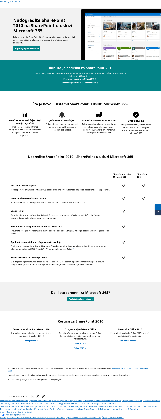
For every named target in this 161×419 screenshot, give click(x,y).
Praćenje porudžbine (93, 400)
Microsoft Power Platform (46, 409)
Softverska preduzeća (68, 409)
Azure (30, 406)
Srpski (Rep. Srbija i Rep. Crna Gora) (16, 412)
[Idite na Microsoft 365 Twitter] (38, 396)
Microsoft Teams (106, 406)
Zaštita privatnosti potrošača (13, 417)
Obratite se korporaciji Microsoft (41, 417)
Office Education (41, 403)
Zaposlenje (95, 409)
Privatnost (60, 417)
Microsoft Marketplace (23, 409)
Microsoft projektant (124, 406)
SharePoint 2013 (118, 368)
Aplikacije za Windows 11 (40, 400)
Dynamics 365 (40, 406)
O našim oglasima (115, 417)
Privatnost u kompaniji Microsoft (115, 409)
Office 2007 (79, 343)
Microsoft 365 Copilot (89, 406)
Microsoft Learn (141, 406)
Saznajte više (30, 340)
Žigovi (104, 417)
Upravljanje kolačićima (76, 417)
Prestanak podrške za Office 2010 (78, 79)
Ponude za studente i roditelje (85, 403)
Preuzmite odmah (128, 340)
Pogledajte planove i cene (27, 48)
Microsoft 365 (22, 400)
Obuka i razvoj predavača (60, 403)
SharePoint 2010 (132, 368)
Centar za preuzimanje (73, 400)
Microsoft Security (19, 406)
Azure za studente (107, 403)
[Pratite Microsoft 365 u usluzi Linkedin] (32, 396)
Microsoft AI (5, 406)
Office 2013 (79, 348)
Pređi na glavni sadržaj (10, 1)
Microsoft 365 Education (22, 403)
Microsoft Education (112, 400)
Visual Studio (84, 409)
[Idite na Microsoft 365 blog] (43, 396)
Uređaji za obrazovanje (132, 400)
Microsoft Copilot (8, 400)
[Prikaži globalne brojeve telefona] (158, 207)
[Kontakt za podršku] (158, 212)
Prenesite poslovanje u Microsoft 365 (79, 82)
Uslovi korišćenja (93, 417)
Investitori (134, 409)
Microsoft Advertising (69, 406)
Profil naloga (57, 400)
